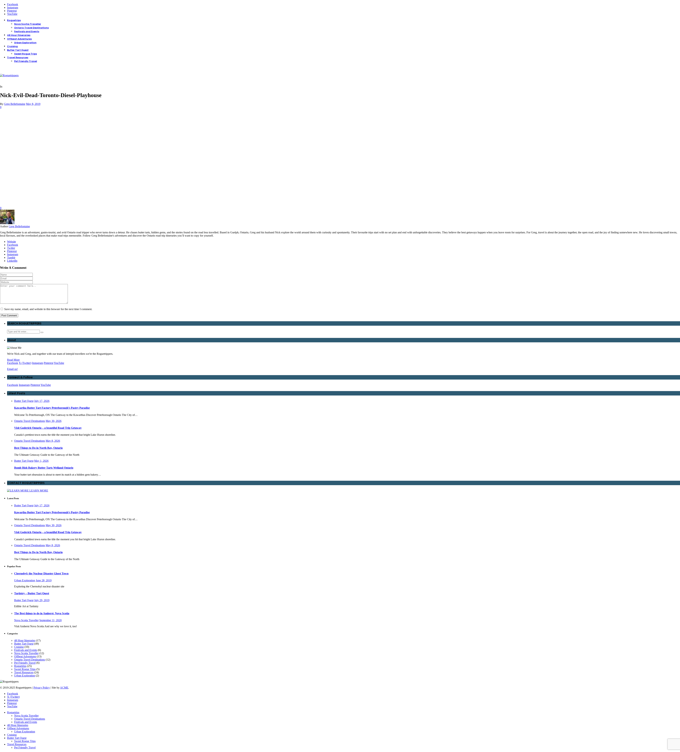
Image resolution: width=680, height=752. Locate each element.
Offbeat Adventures (19, 39)
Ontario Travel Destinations (31, 27)
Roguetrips (14, 20)
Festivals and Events (26, 31)
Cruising (12, 46)
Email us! (12, 369)
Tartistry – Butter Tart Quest (31, 593)
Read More (13, 359)
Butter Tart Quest (18, 50)
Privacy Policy (41, 687)
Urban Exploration (25, 42)
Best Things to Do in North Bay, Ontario (38, 447)
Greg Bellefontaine (14, 103)
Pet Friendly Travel (25, 61)
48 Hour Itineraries (18, 35)
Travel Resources (17, 57)
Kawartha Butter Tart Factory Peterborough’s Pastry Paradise (52, 407)
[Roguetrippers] (9, 75)
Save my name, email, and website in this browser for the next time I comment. (48, 309)
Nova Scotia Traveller (27, 24)
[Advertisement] (340, 135)
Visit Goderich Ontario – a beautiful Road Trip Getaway (48, 427)
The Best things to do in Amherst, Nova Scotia (41, 613)
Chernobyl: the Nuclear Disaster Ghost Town (41, 573)
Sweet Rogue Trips (25, 53)
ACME (64, 687)
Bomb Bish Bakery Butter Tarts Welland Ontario (43, 467)
